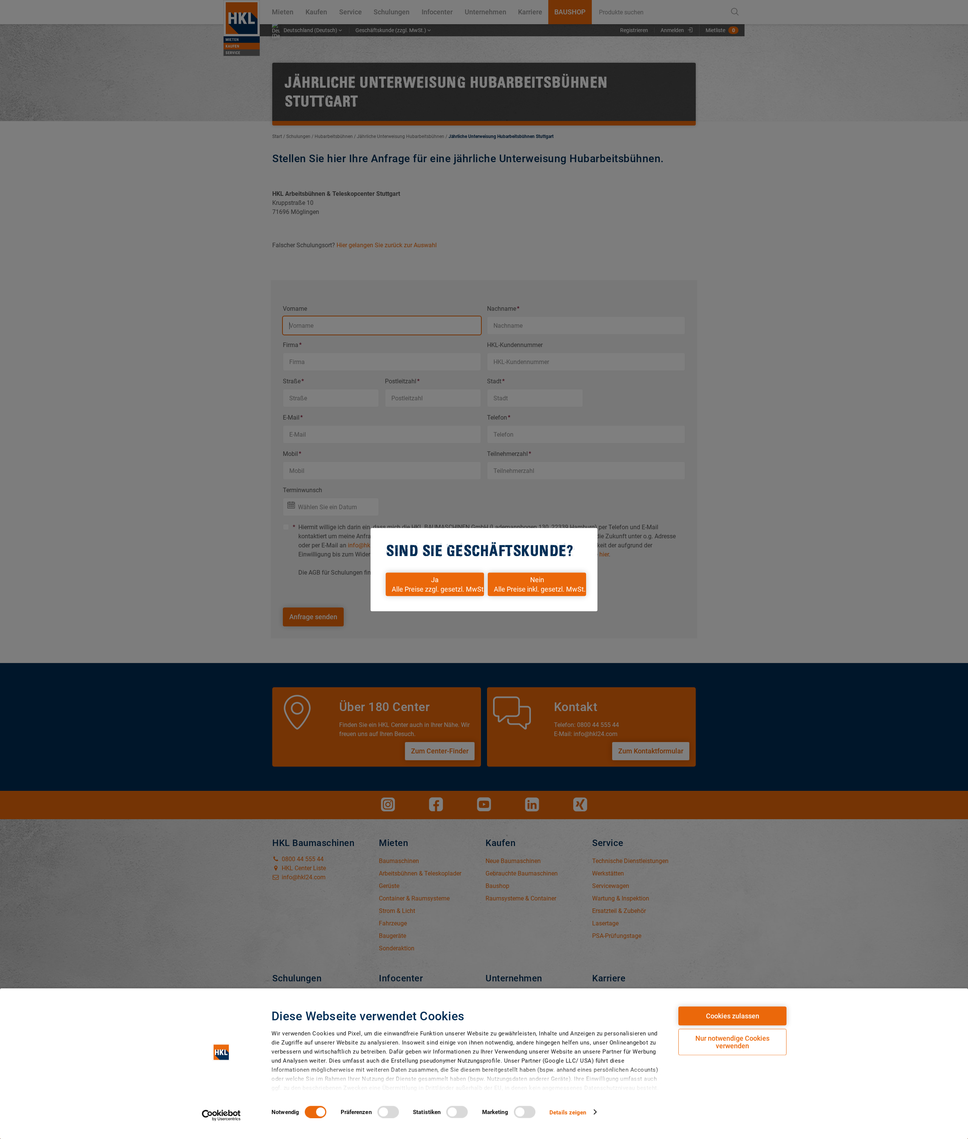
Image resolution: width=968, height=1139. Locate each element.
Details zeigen (567, 1112)
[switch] (388, 1112)
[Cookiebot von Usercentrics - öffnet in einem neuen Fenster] (221, 1115)
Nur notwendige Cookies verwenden (732, 1042)
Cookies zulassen (732, 1016)
